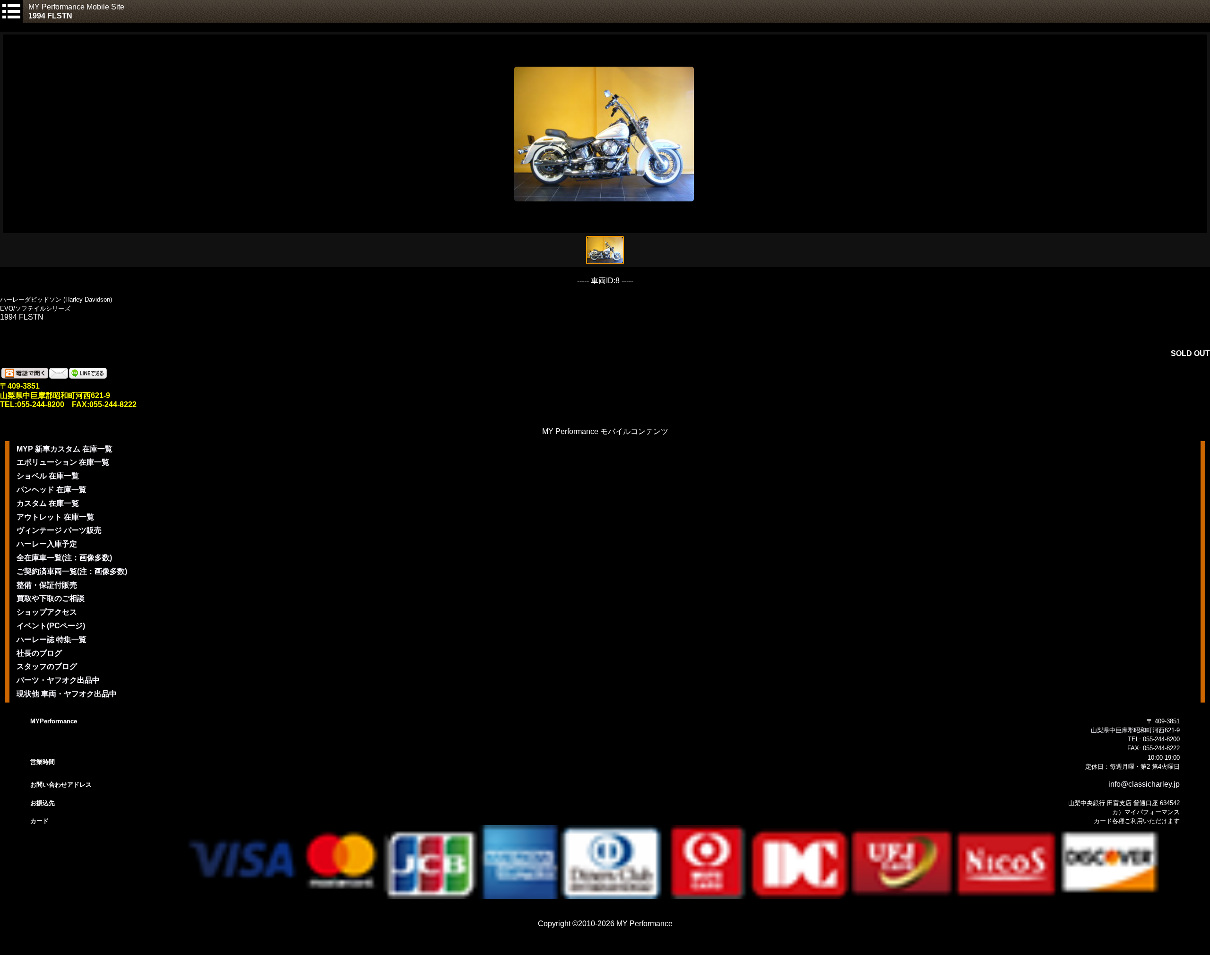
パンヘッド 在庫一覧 (51, 490)
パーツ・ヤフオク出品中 (58, 680)
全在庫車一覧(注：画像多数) (64, 558)
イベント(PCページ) (51, 626)
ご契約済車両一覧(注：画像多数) (72, 571)
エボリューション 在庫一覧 (63, 462)
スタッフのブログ (47, 666)
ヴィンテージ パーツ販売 (59, 530)
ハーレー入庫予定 (47, 544)
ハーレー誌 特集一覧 (51, 639)
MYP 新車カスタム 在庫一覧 (64, 449)
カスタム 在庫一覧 (48, 503)
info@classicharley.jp (1144, 784)
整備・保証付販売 (47, 585)
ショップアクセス (47, 612)
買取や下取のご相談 (51, 598)
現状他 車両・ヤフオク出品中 (67, 694)
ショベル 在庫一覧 (48, 476)
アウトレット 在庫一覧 (55, 517)
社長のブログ (39, 653)
